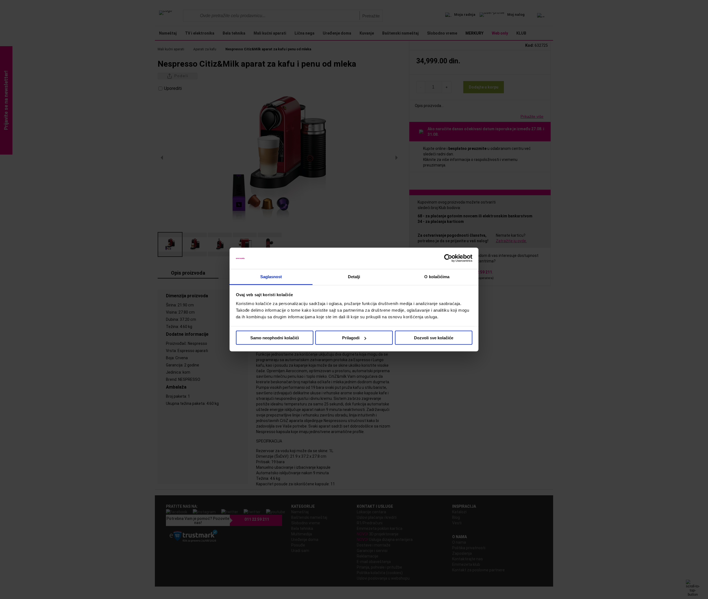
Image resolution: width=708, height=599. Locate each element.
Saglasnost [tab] (271, 276)
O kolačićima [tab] (436, 276)
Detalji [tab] (354, 276)
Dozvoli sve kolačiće (433, 337)
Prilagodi (351, 337)
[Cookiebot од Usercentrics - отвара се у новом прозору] (448, 258)
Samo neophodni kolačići (274, 337)
